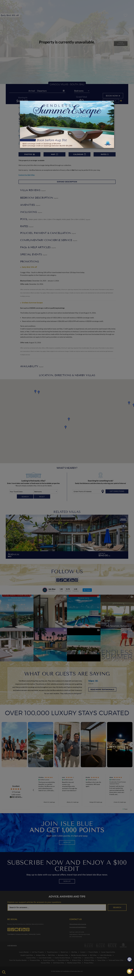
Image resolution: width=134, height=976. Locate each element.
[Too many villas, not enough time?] (129, 960)
